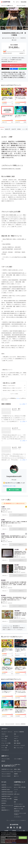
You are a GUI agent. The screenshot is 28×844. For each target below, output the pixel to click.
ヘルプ (15, 791)
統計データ (16, 776)
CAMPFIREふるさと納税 (6, 798)
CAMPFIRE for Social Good (7, 791)
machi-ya (3, 807)
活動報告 (7, 129)
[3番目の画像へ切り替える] (14, 28)
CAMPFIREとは (17, 784)
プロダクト (3, 734)
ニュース (16, 789)
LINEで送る (23, 68)
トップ (2, 723)
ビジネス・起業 (4, 745)
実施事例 (16, 773)
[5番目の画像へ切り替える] (25, 28)
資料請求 (3, 761)
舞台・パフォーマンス (18, 747)
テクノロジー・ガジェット (6, 731)
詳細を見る (4, 514)
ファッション (4, 740)
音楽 (15, 734)
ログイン (17, 2)
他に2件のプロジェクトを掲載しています (15, 483)
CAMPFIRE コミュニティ (6, 787)
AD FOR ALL (4, 800)
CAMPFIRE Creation (5, 789)
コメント (24, 129)
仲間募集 (19, 129)
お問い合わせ (16, 794)
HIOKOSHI (3, 803)
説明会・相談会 (17, 769)
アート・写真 (4, 747)
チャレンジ (16, 736)
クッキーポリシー (17, 816)
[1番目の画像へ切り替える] (3, 28)
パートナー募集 (22, 830)
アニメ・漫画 (4, 738)
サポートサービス (17, 771)
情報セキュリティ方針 (18, 808)
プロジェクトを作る (5, 758)
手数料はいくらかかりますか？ (9, 385)
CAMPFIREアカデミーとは (6, 769)
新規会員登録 (23, 2)
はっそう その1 (16, 447)
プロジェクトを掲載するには (7, 5)
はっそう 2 (15, 428)
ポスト (6, 68)
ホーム (2, 129)
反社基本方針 (16, 811)
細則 (15, 801)
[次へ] (26, 17)
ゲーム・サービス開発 (5, 743)
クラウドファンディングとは (7, 771)
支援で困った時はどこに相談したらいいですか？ (12, 390)
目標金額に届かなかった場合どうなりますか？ (12, 388)
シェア (14, 68)
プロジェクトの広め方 (5, 776)
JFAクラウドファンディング (7, 805)
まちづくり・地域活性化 (20, 38)
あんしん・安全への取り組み (20, 787)
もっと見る (22, 404)
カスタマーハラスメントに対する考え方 (20, 814)
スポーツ (16, 738)
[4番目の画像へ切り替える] (19, 28)
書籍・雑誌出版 (17, 743)
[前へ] (2, 17)
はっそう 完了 (16, 409)
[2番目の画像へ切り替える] (8, 28)
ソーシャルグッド (5, 750)
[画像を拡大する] (12, 556)
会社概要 (6, 830)
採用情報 (14, 830)
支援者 (13, 129)
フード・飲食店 (4, 736)
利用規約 (16, 799)
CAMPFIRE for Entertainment (7, 794)
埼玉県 (14, 40)
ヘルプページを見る (14, 393)
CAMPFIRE (3, 784)
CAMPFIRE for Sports (5, 796)
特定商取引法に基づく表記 (9, 486)
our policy (14, 842)
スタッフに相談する (18, 758)
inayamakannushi (8, 38)
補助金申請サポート (5, 810)
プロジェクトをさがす (21, 5)
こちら (17, 398)
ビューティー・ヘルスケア (19, 745)
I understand (22, 837)
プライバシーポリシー (18, 804)
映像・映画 (16, 740)
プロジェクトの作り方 (5, 773)
